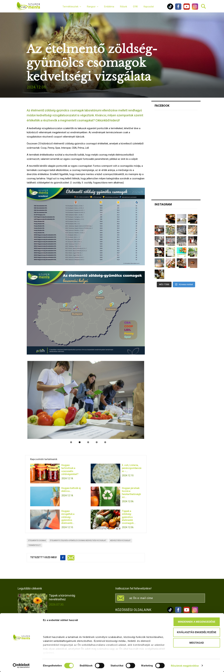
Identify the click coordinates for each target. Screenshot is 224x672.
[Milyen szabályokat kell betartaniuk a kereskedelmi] (181, 230)
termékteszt (34, 544)
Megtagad (196, 642)
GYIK (135, 6)
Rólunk (123, 6)
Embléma (109, 6)
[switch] (99, 665)
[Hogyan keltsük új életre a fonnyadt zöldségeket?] (45, 495)
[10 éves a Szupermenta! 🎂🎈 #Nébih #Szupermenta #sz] (159, 263)
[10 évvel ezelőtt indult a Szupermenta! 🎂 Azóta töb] (192, 252)
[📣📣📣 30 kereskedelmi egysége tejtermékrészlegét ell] (181, 241)
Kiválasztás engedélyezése (196, 632)
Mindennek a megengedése (196, 621)
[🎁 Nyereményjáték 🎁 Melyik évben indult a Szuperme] (181, 252)
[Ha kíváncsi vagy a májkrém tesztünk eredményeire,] (181, 219)
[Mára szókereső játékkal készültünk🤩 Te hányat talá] (170, 252)
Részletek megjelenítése (185, 665)
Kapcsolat (149, 6)
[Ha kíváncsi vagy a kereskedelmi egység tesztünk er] (159, 241)
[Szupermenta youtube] (186, 9)
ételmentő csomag (37, 539)
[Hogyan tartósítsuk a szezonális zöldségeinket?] (45, 472)
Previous (22, 439)
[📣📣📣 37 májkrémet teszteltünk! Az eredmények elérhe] (192, 219)
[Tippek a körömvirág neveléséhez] (32, 602)
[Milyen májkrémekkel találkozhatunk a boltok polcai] (170, 219)
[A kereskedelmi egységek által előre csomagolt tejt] (192, 230)
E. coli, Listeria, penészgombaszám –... (131, 466)
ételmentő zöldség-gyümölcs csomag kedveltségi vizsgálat (78, 539)
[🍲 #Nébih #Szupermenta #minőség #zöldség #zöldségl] (170, 263)
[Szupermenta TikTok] (170, 9)
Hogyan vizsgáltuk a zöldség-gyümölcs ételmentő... (67, 515)
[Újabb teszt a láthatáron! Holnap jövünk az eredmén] (159, 230)
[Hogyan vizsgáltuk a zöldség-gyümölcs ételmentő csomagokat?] (45, 518)
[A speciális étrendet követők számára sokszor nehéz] (170, 230)
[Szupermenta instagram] (194, 9)
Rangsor (91, 6)
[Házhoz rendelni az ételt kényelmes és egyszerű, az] (181, 263)
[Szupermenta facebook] (178, 9)
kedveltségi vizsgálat (120, 539)
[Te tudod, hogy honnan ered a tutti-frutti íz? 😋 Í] (159, 274)
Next (149, 439)
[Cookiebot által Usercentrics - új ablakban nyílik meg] (21, 665)
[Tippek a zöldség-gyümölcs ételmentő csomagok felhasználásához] (105, 518)
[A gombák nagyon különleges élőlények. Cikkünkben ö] (192, 263)
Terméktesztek (70, 6)
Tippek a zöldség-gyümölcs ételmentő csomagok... (129, 515)
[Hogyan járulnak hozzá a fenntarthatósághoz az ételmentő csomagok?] (105, 495)
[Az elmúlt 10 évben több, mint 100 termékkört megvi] (159, 252)
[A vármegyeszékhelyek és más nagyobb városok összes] (170, 241)
